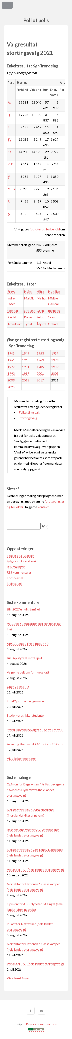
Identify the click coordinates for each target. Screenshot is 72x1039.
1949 (25, 353)
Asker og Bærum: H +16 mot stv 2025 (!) (35, 744)
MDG (11, 189)
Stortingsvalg (28, 418)
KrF (10, 164)
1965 (25, 360)
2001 (40, 373)
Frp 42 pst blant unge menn (25, 701)
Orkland (29, 310)
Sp (9, 152)
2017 (40, 380)
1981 (25, 367)
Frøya (11, 291)
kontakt (43, 507)
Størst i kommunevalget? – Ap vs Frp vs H (35, 730)
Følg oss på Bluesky (20, 555)
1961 (11, 360)
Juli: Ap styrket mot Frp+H (25, 658)
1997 (25, 373)
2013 (25, 380)
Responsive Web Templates (41, 1024)
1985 (40, 367)
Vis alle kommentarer (21, 758)
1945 (11, 353)
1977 (11, 367)
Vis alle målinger (18, 978)
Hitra (40, 291)
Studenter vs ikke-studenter (26, 715)
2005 (54, 373)
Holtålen (54, 291)
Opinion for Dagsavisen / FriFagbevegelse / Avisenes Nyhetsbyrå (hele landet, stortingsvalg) (35, 789)
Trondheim (14, 324)
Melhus (42, 298)
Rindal (11, 317)
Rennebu (54, 310)
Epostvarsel (15, 578)
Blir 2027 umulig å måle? (23, 609)
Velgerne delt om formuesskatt (28, 672)
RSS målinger (16, 567)
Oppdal (12, 310)
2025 (11, 387)
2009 (11, 380)
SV (9, 139)
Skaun (52, 317)
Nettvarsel (14, 583)
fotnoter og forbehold (45, 229)
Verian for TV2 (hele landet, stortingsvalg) (35, 869)
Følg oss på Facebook (22, 561)
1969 (40, 360)
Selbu (40, 317)
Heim (28, 291)
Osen (40, 310)
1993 (11, 373)
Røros (28, 317)
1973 (54, 360)
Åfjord (41, 324)
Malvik (29, 298)
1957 (54, 353)
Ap (9, 102)
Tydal (28, 324)
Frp (10, 127)
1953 (40, 353)
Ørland (53, 324)
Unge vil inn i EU (18, 686)
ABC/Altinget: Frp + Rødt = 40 (27, 643)
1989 (54, 367)
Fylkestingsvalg (29, 412)
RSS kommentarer (19, 572)
